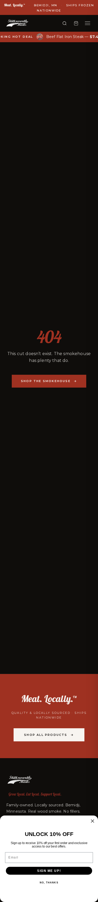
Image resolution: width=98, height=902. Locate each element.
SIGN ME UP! (49, 870)
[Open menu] (87, 23)
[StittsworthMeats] (17, 23)
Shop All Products (49, 735)
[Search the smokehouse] (64, 23)
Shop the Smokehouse (49, 381)
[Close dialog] (92, 821)
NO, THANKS (49, 882)
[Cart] (76, 23)
